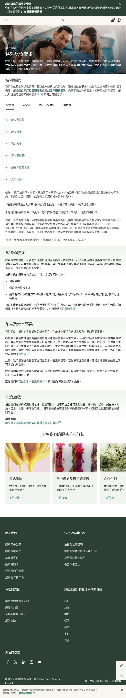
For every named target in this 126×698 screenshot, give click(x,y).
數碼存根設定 (72, 564)
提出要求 (21, 354)
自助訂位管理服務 (31, 90)
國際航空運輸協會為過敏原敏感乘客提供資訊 (33, 422)
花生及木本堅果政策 (30, 381)
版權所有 (9, 679)
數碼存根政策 (25, 693)
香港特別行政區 (99, 681)
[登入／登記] (119, 20)
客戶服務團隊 (58, 90)
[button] (16, 498)
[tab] (10, 105)
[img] (119, 4)
